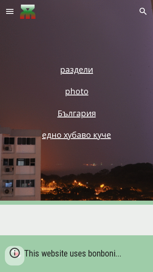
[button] (10, 11)
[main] (77, 69)
